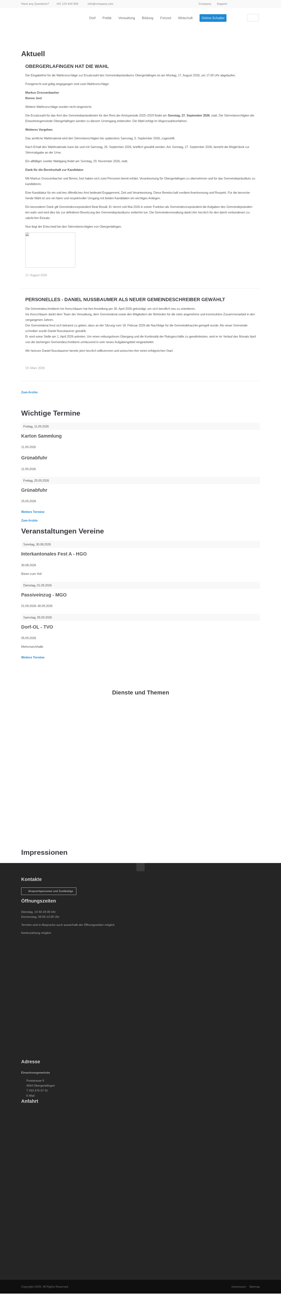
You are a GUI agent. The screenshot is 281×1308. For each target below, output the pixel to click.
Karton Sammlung (41, 436)
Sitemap (254, 1286)
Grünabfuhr (34, 457)
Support (222, 3)
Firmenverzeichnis (52, 827)
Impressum (238, 1286)
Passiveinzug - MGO (44, 595)
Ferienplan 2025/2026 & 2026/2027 (63, 737)
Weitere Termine (32, 512)
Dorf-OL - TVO (37, 627)
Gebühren (46, 784)
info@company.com (100, 3)
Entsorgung (48, 715)
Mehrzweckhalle (51, 805)
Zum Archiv (29, 392)
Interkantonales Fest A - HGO (54, 554)
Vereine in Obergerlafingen (57, 758)
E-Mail (30, 1095)
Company (205, 3)
